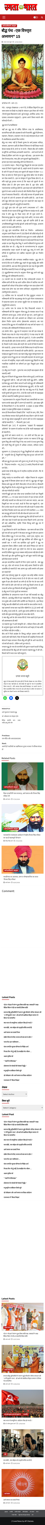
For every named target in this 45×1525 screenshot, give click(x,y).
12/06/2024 (18, 42)
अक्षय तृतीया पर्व (8, 1056)
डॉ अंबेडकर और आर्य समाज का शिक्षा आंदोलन (18, 1075)
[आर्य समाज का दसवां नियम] (23, 1483)
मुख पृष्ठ (6, 1511)
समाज (37, 1511)
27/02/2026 (16, 799)
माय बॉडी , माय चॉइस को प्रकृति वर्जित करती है (18, 1027)
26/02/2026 (16, 883)
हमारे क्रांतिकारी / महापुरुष (9, 26)
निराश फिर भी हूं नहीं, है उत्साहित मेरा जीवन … (18, 1051)
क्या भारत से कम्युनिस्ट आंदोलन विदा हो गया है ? (18, 1023)
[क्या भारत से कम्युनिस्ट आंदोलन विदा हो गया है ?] (23, 1404)
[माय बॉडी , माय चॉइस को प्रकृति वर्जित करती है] (23, 1443)
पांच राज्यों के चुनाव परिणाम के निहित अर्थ (16, 1047)
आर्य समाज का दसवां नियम (12, 1032)
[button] (3, 17)
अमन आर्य (7, 1339)
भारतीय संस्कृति (18, 1511)
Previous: (11, 737)
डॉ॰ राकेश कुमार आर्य (10, 1424)
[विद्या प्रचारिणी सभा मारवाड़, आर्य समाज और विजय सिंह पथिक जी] (23, 776)
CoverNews (17, 1521)
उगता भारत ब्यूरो (8, 42)
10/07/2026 (16, 1339)
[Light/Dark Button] (35, 17)
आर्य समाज (7, 1494)
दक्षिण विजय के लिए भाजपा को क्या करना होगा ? (18, 1037)
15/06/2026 (16, 1384)
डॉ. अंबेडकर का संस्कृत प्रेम (10, 716)
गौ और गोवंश (14, 1514)
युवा (5, 1454)
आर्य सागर (7, 799)
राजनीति (25, 1414)
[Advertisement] (22, 970)
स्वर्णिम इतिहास (25, 1511)
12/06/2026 (21, 1424)
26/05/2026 (16, 1463)
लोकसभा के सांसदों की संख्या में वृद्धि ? (15, 1066)
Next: (22, 746)
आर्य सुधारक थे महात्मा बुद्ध (9, 712)
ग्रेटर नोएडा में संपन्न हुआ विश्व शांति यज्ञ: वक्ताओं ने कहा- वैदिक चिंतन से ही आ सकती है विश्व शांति (21, 1006)
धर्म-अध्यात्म (32, 1511)
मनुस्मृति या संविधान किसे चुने (13, 1070)
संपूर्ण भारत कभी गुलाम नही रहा (24, 1514)
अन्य (32, 1514)
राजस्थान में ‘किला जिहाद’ (12, 1080)
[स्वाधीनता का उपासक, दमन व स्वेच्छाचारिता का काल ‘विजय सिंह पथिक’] (23, 860)
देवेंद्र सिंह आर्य (9, 841)
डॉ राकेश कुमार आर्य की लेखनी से (12, 1414)
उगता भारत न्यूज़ (8, 1327)
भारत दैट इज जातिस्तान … (12, 1042)
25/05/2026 (16, 1503)
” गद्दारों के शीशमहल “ (10, 1061)
